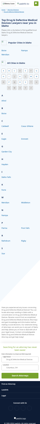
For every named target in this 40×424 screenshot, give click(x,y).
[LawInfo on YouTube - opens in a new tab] (23, 408)
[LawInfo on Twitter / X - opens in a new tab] (17, 408)
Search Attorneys (20, 375)
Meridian (5, 55)
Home (3, 10)
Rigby (23, 241)
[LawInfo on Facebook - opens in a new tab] (10, 408)
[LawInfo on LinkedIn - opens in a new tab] (29, 408)
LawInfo (5, 390)
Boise (4, 50)
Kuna (4, 190)
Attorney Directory (13, 10)
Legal (4, 396)
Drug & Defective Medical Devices (14, 12)
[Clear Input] (36, 359)
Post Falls (25, 228)
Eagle (4, 139)
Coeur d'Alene (27, 126)
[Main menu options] (9, 3)
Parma (4, 228)
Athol (4, 101)
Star (3, 253)
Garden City (7, 152)
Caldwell (5, 126)
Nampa (24, 50)
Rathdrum (6, 241)
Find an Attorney (8, 384)
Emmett (24, 139)
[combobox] (20, 359)
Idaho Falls (6, 177)
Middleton (25, 203)
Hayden (5, 164)
